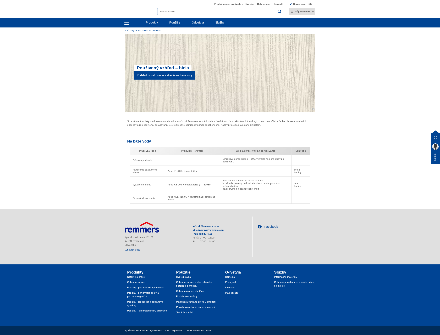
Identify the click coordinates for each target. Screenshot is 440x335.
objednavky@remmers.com (208, 230)
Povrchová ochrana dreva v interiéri (195, 307)
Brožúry (250, 4)
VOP (167, 330)
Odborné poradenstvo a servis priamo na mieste (294, 284)
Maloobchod (232, 292)
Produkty (152, 22)
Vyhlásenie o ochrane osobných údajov (143, 330)
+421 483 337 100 (202, 233)
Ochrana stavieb (136, 282)
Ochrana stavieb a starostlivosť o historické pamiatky (194, 284)
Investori (229, 287)
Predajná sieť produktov (228, 4)
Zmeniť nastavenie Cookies (198, 330)
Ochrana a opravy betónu (190, 291)
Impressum (177, 330)
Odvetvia (198, 22)
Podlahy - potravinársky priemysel (145, 287)
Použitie (174, 22)
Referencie (263, 4)
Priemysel (230, 282)
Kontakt (278, 4)
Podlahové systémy (186, 296)
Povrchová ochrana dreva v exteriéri (196, 301)
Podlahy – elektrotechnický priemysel (147, 310)
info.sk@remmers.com (205, 226)
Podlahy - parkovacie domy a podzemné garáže (143, 294)
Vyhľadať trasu (132, 249)
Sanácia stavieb (184, 312)
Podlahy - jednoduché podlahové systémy (145, 303)
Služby (219, 22)
